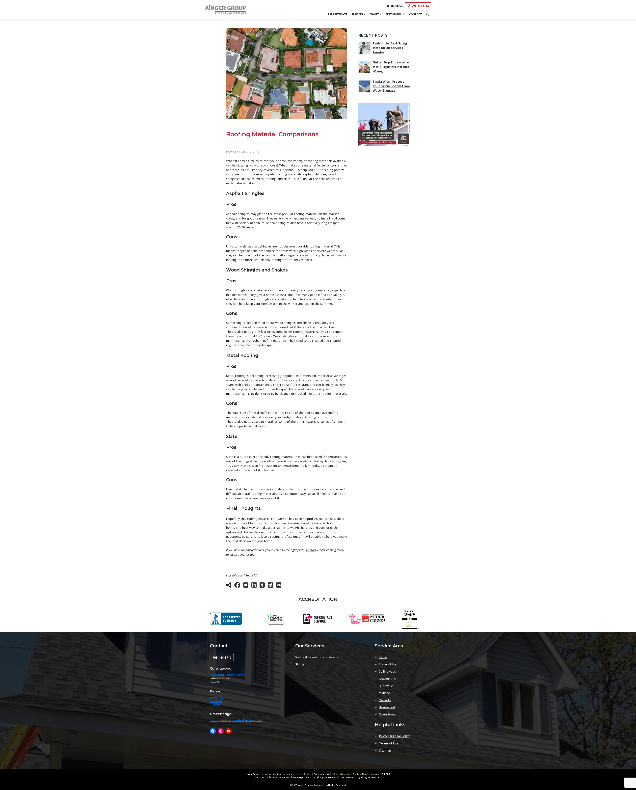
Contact (415, 14)
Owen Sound (388, 714)
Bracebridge (387, 664)
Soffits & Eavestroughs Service (317, 657)
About (374, 14)
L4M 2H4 (215, 705)
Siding (299, 664)
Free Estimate (337, 14)
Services (357, 14)
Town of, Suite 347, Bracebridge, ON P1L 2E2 (236, 720)
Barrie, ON (216, 701)
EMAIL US (397, 5)
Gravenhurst (388, 679)
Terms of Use (388, 743)
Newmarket (387, 707)
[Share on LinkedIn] (254, 586)
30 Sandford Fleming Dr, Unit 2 (227, 674)
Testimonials (395, 14)
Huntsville (386, 686)
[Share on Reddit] (270, 586)
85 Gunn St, (216, 697)
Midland (384, 693)
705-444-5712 (420, 5)
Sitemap (385, 750)
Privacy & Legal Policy (394, 736)
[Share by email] (278, 586)
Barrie (383, 657)
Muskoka (385, 700)
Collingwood (387, 671)
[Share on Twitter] (245, 586)
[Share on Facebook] (237, 586)
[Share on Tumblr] (262, 586)
